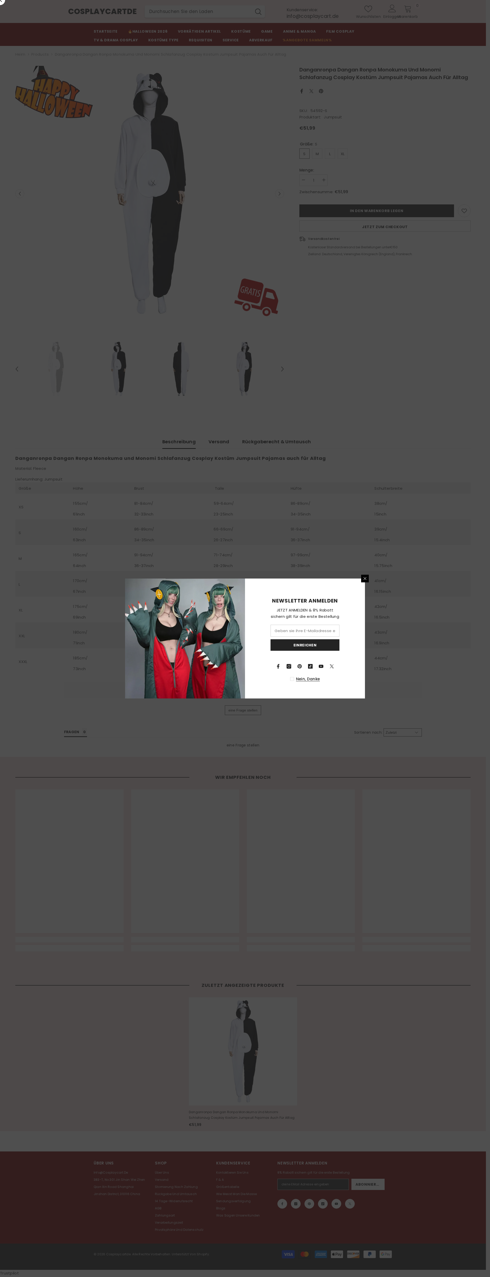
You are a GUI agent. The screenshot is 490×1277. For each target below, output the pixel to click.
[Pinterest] (299, 666)
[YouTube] (321, 666)
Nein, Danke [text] (308, 679)
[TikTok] (310, 666)
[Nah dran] (365, 578)
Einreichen (305, 645)
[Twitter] (331, 666)
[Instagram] (289, 666)
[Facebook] (278, 666)
